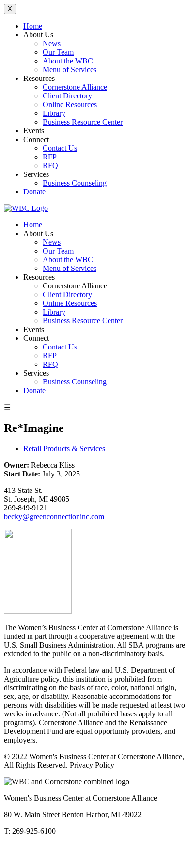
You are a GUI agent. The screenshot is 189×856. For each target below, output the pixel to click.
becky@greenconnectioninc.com (54, 516)
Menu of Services (69, 69)
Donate (34, 192)
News (52, 43)
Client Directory (67, 96)
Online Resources (70, 104)
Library (54, 113)
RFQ (50, 165)
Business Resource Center (83, 122)
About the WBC (68, 61)
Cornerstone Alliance (75, 87)
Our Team (58, 52)
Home (32, 26)
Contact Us (60, 148)
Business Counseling (75, 183)
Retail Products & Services (64, 448)
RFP (50, 157)
